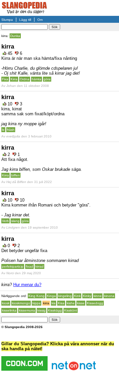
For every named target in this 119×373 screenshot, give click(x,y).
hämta (36, 79)
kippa (36, 303)
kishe (71, 303)
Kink (77, 296)
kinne (98, 296)
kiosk (6, 303)
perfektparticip (12, 266)
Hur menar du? (27, 284)
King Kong (36, 296)
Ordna (24, 79)
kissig (41, 310)
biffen (15, 175)
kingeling (65, 296)
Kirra (14, 79)
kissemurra (27, 310)
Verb (5, 221)
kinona (109, 296)
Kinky (87, 296)
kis (54, 303)
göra (47, 79)
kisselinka (9, 310)
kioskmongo (21, 303)
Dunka (15, 36)
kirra (46, 303)
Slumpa (7, 19)
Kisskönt (70, 310)
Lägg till (25, 19)
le (3, 129)
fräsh (11, 129)
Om (40, 19)
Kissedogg (95, 303)
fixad (29, 266)
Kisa (61, 303)
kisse (81, 303)
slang (15, 221)
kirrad (39, 266)
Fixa (5, 79)
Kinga (51, 296)
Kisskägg (55, 310)
